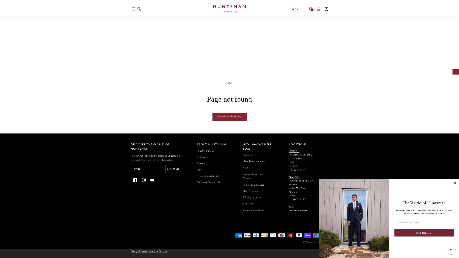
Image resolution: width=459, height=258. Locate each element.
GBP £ (295, 9)
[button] (139, 9)
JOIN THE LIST (424, 233)
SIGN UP (173, 168)
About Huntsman (205, 150)
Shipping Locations (252, 197)
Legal (199, 169)
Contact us (248, 155)
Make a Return (250, 191)
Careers (201, 163)
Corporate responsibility (209, 182)
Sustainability (203, 157)
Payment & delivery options (253, 176)
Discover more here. (298, 210)
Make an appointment (254, 161)
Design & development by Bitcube (149, 251)
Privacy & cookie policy (209, 175)
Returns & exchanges (253, 184)
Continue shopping (229, 116)
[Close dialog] (455, 183)
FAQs (245, 167)
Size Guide (248, 203)
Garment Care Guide (253, 209)
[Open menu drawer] (134, 9)
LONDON (294, 151)
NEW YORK (294, 177)
